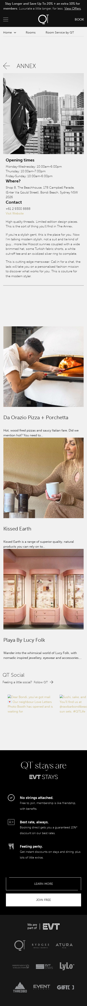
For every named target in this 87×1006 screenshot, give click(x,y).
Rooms (30, 32)
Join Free (43, 900)
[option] (42, 6)
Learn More (43, 884)
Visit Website (15, 213)
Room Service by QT (60, 32)
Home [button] (7, 32)
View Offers (72, 8)
